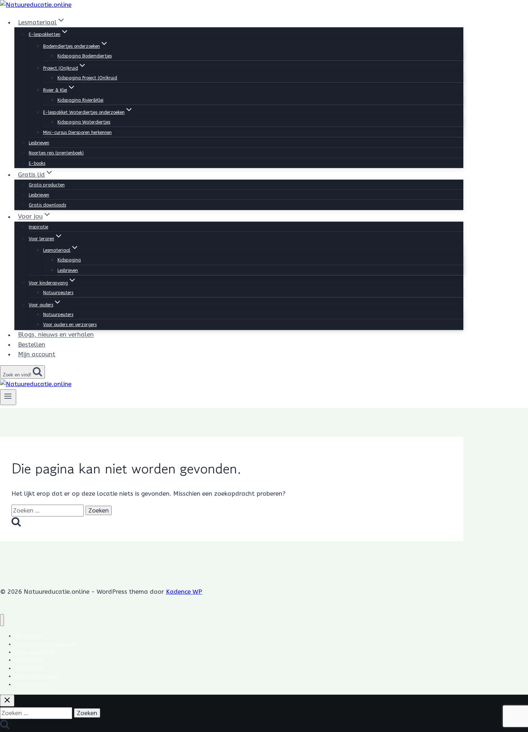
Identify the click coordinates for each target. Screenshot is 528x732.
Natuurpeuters (58, 292)
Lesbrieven (39, 142)
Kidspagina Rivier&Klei (80, 100)
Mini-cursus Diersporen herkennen (77, 132)
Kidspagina (69, 260)
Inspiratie (38, 227)
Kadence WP (184, 591)
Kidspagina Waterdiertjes (83, 122)
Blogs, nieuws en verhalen (56, 334)
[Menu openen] (8, 397)
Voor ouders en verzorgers (70, 324)
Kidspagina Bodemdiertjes (84, 56)
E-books (37, 163)
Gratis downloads (47, 205)
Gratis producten (47, 184)
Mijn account (36, 354)
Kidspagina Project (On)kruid (87, 77)
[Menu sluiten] (2, 620)
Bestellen (31, 344)
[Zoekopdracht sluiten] (7, 700)
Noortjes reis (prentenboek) (56, 153)
